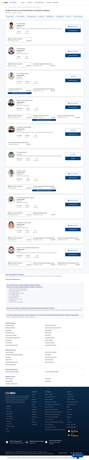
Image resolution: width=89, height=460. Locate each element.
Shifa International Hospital (51, 409)
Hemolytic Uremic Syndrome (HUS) (53, 327)
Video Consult (73, 26)
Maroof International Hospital (51, 417)
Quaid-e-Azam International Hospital (53, 412)
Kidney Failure (48, 332)
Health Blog (69, 409)
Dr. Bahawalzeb (20, 48)
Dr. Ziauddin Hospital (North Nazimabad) (54, 422)
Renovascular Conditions (11, 335)
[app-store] (73, 431)
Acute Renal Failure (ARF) (50, 345)
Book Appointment (73, 30)
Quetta (33, 419)
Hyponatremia (8, 342)
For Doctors (69, 414)
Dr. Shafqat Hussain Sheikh (23, 127)
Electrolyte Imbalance (50, 342)
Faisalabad (34, 412)
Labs (68, 419)
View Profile (73, 76)
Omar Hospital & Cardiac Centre (52, 404)
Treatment (19, 7)
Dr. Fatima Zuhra (21, 171)
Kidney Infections (49, 340)
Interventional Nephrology (51, 357)
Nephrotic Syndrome (49, 337)
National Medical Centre (50, 427)
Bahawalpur (34, 417)
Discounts (68, 16)
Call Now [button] (73, 158)
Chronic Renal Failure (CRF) (11, 345)
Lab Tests (69, 422)
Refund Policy (9, 416)
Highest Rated (50, 16)
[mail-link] (78, 453)
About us (8, 408)
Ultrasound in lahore (71, 404)
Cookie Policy (72, 457)
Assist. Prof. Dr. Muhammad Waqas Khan (27, 248)
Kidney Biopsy (8, 359)
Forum (68, 412)
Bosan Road (47, 381)
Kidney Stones (8, 340)
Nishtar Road (48, 378)
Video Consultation (78, 16)
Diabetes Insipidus (9, 325)
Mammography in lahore (72, 401)
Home (6, 7)
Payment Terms (9, 418)
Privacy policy (9, 411)
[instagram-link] (74, 453)
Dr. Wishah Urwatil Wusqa (23, 223)
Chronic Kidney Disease (50, 325)
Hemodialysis (48, 354)
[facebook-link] (71, 453)
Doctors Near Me (20, 16)
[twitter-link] (69, 453)
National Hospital (49, 399)
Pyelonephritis (8, 330)
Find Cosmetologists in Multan (52, 371)
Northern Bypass (9, 378)
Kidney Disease (48, 330)
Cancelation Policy (10, 426)
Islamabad (34, 399)
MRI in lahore (70, 394)
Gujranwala (34, 409)
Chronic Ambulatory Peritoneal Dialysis (14, 354)
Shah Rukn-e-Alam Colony (11, 383)
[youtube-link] (76, 453)
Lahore (33, 396)
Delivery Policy (9, 413)
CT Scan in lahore (71, 399)
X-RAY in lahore (70, 396)
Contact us (8, 421)
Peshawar (34, 407)
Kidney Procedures (49, 362)
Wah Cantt (34, 422)
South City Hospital (49, 419)
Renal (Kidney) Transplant (51, 352)
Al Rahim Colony (9, 381)
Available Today (59, 16)
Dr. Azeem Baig (20, 23)
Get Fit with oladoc (71, 424)
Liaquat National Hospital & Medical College (55, 429)
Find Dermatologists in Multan (12, 371)
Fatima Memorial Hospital (51, 401)
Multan (14, 7)
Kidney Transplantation (10, 364)
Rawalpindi (34, 401)
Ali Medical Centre (49, 407)
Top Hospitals (48, 391)
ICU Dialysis (8, 357)
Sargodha (34, 414)
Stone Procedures (9, 352)
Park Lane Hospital (49, 424)
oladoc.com (26, 453)
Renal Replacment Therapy (11, 362)
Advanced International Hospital (52, 414)
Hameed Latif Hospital (50, 396)
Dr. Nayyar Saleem (21, 152)
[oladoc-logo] (5, 2)
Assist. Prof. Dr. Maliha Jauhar (24, 100)
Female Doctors (10, 16)
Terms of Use (9, 423)
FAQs (7, 428)
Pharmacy (69, 417)
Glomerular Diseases (10, 327)
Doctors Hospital (49, 394)
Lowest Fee (41, 16)
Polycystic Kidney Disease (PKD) (12, 337)
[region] (45, 16)
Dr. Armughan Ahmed (22, 73)
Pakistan (10, 7)
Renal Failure (48, 335)
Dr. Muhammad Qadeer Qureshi (25, 198)
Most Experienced (31, 16)
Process (8, 431)
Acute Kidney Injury (9, 332)
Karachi (33, 394)
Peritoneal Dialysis (49, 359)
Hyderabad (34, 424)
